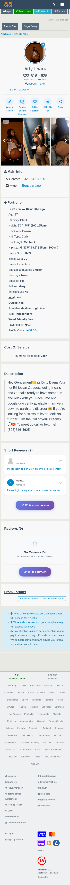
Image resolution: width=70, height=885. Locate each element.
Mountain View (26, 721)
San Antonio (44, 735)
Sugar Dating (30, 26)
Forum (43, 788)
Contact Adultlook (17, 822)
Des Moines (12, 700)
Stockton (13, 757)
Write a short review (37, 505)
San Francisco (11, 743)
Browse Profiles (48, 782)
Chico (31, 693)
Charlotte (8, 693)
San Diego (58, 735)
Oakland (41, 721)
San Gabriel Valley (30, 743)
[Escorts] (8, 4)
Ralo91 (20, 480)
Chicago (20, 693)
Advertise (45, 806)
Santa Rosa (25, 750)
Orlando (10, 728)
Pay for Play (10, 26)
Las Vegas (46, 707)
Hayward (10, 707)
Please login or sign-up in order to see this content (34, 469)
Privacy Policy (15, 788)
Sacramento (12, 735)
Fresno (59, 700)
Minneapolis (43, 714)
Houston (34, 707)
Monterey (11, 721)
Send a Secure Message (22, 110)
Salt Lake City (28, 735)
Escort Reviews (48, 776)
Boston (60, 686)
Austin (24, 686)
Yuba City (35, 764)
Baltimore (48, 686)
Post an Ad (43, 11)
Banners (12, 782)
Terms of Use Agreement (13, 796)
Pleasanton (34, 728)
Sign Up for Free (15, 839)
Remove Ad (13, 817)
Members (45, 794)
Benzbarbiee (31, 185)
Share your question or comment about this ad (42, 599)
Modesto (57, 714)
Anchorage (12, 686)
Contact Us (43, 877)
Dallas (52, 693)
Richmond (59, 728)
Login (8, 11)
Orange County (56, 721)
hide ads (64, 20)
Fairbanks (36, 700)
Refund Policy (14, 805)
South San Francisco (54, 750)
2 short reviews (18, 89)
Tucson (37, 757)
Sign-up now (24, 11)
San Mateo (60, 743)
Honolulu (22, 707)
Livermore (59, 707)
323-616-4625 (21, 34)
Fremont (49, 700)
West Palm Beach (53, 757)
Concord (41, 693)
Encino (25, 700)
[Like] (60, 461)
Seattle (38, 750)
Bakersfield (35, 686)
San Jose (47, 743)
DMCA (10, 811)
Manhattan (29, 714)
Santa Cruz (11, 750)
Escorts (61, 11)
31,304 (33, 330)
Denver (62, 693)
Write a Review (37, 572)
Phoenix (21, 728)
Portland (47, 728)
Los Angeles (15, 714)
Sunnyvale (26, 757)
